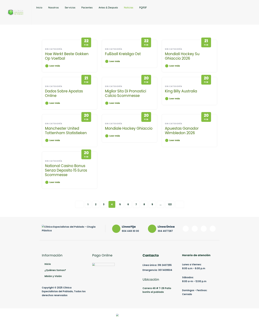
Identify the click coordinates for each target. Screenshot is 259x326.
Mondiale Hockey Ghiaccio (128, 128)
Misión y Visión (53, 276)
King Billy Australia (181, 91)
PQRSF (143, 7)
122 (170, 204)
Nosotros (53, 7)
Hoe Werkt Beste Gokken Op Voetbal (67, 56)
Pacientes (87, 7)
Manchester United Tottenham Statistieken (66, 130)
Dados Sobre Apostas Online (64, 93)
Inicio (39, 7)
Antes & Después (108, 7)
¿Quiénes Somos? (55, 270)
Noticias (128, 7)
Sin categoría (53, 49)
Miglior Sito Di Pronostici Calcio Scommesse (125, 93)
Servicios (70, 7)
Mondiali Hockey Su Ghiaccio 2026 (182, 56)
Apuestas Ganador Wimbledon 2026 (182, 130)
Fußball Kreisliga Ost (123, 53)
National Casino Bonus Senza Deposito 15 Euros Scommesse (66, 170)
